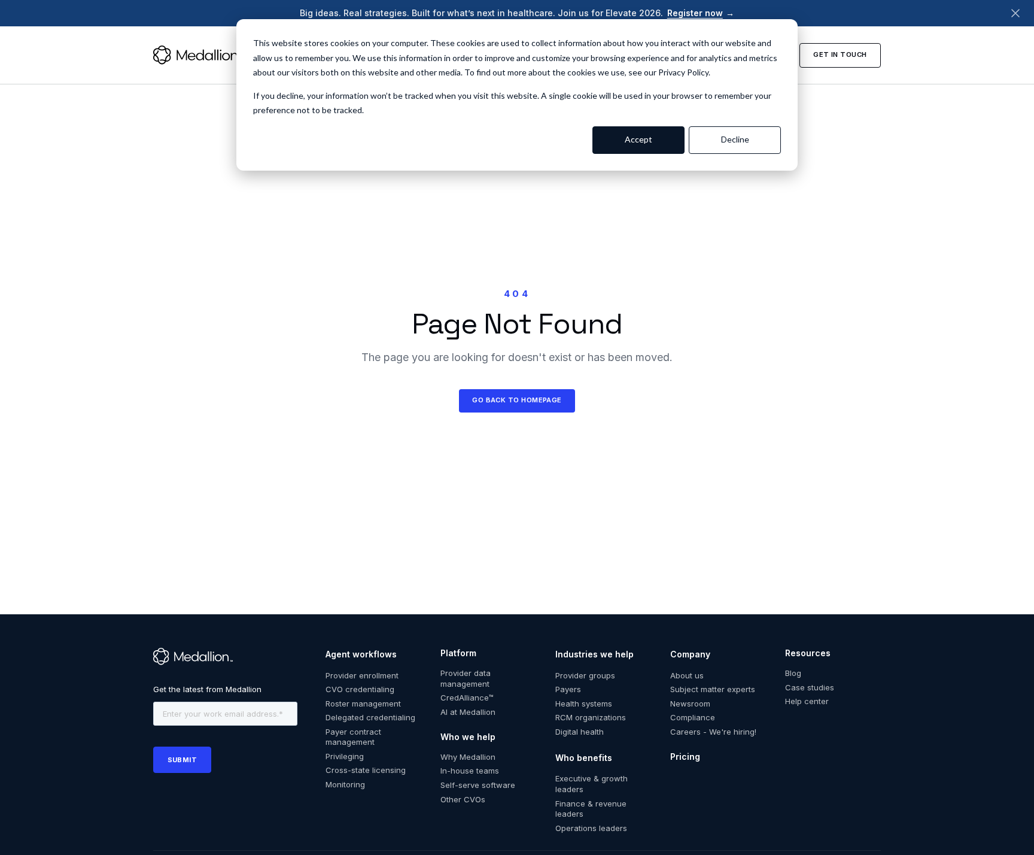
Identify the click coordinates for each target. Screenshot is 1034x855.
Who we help (467, 737)
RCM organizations (590, 717)
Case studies (809, 687)
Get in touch (839, 54)
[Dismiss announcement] (1015, 13)
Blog (793, 673)
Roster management (363, 703)
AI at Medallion (467, 712)
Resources (808, 653)
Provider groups (585, 675)
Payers (568, 689)
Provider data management (465, 678)
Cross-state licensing (366, 770)
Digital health (579, 731)
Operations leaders (591, 828)
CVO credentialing (360, 689)
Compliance (692, 717)
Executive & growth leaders (591, 784)
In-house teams (469, 770)
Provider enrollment (362, 675)
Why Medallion (467, 757)
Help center (807, 701)
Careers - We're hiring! (713, 731)
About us (687, 675)
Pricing (685, 756)
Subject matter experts (712, 689)
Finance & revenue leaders (591, 809)
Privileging (345, 756)
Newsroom (690, 703)
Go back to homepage (517, 400)
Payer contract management (353, 737)
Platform (458, 653)
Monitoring (345, 784)
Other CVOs (462, 799)
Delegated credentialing (370, 717)
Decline (735, 139)
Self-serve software (477, 785)
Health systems (583, 703)
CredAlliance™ (467, 697)
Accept (638, 139)
